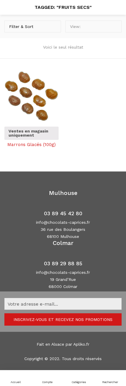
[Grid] (105, 26)
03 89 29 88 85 (63, 263)
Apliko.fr (81, 344)
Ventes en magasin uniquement (28, 133)
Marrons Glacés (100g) (31, 144)
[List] (114, 26)
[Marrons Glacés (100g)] (31, 94)
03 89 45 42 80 (63, 213)
